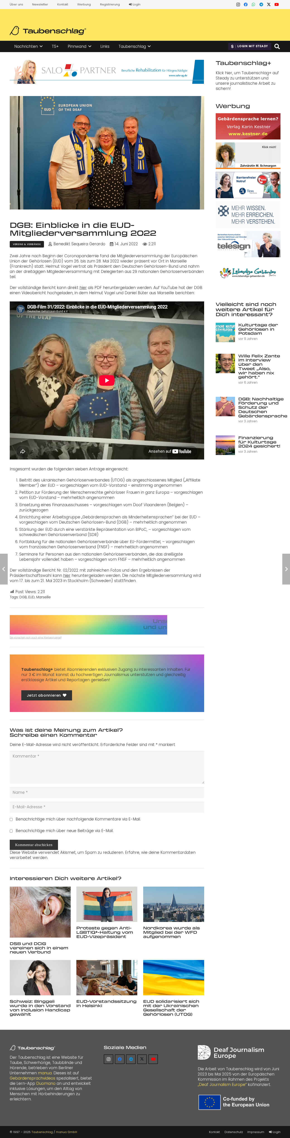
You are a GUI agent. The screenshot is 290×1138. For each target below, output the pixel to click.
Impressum (255, 1132)
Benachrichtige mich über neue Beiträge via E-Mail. (65, 830)
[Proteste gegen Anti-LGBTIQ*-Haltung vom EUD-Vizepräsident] (106, 904)
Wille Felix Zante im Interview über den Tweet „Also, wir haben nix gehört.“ (259, 366)
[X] (269, 4)
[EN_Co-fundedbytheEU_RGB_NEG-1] (235, 1102)
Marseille (43, 597)
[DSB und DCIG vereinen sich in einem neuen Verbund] (40, 912)
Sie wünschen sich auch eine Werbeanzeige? (36, 637)
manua (45, 1073)
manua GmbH (66, 1132)
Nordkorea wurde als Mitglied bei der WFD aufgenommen (171, 932)
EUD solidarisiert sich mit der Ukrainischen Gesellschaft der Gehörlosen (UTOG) (171, 1007)
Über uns (16, 4)
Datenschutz (234, 1132)
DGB (23, 597)
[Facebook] (246, 4)
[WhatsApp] (253, 4)
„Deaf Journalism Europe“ (222, 1084)
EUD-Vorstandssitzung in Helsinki (106, 1003)
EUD (31, 597)
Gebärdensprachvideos (32, 1078)
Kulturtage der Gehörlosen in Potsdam (258, 329)
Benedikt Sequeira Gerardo (79, 244)
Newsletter (40, 4)
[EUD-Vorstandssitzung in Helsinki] (106, 978)
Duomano (46, 1083)
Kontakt (62, 4)
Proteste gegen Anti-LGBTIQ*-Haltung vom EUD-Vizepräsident (104, 932)
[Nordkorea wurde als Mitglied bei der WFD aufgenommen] (173, 904)
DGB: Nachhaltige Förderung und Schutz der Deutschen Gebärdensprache (262, 407)
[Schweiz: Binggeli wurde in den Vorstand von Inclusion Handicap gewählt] (40, 978)
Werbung (84, 4)
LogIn (136, 4)
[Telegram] (261, 4)
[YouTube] (276, 4)
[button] (41, 46)
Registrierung (110, 4)
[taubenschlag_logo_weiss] (32, 1048)
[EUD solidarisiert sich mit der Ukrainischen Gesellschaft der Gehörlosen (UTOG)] (173, 978)
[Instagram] (238, 4)
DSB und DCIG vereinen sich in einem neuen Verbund (39, 948)
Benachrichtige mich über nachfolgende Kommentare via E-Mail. (78, 819)
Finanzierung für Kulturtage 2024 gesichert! (259, 442)
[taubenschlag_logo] (48, 30)
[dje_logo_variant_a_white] (231, 1052)
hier (83, 287)
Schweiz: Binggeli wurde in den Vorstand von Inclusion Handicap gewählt (40, 1007)
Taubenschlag (42, 1132)
